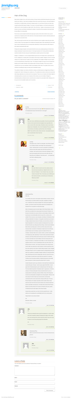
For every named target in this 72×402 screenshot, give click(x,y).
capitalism (67, 112)
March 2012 (60, 103)
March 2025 (60, 43)
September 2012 (61, 95)
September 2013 (61, 79)
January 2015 (61, 63)
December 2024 (61, 47)
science (63, 128)
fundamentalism (61, 115)
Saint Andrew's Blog (62, 139)
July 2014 (60, 66)
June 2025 (60, 39)
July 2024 (60, 54)
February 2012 (61, 104)
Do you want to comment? (21, 98)
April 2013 (60, 86)
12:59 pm (52, 182)
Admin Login (60, 145)
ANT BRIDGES (61, 30)
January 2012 (61, 106)
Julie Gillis (60, 138)
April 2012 (60, 102)
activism (63, 110)
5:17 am (52, 305)
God (63, 116)
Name (16, 377)
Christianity (64, 113)
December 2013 (61, 75)
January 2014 (61, 74)
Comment (17, 365)
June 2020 (60, 59)
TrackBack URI (52, 98)
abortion (60, 110)
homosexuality (61, 117)
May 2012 (60, 100)
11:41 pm (52, 339)
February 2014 (61, 72)
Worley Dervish (61, 142)
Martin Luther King (61, 123)
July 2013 (60, 82)
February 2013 (61, 88)
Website (16, 386)
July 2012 (60, 98)
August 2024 (60, 52)
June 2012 (60, 99)
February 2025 (61, 44)
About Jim (17, 8)
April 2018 (60, 60)
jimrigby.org (10, 5)
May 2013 (60, 84)
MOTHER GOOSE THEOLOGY (64, 23)
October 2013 (61, 78)
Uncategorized (18, 85)
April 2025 (60, 42)
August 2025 (60, 36)
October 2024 (61, 50)
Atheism (65, 111)
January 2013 (61, 90)
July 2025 (60, 38)
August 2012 (60, 96)
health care (66, 116)
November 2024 (61, 48)
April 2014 (60, 70)
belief (68, 111)
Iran (59, 118)
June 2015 (60, 62)
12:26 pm (52, 115)
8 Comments (50, 87)
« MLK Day (17, 91)
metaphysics (18, 87)
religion (22, 87)
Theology (60, 131)
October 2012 (61, 94)
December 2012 (61, 91)
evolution (63, 114)
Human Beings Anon (62, 137)
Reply (31, 113)
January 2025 (61, 46)
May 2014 (60, 68)
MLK (66, 123)
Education (60, 114)
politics (66, 124)
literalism (60, 122)
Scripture (66, 128)
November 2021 (61, 56)
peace (63, 124)
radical (67, 125)
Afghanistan (60, 111)
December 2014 (61, 64)
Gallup (66, 115)
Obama (60, 124)
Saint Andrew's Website (62, 141)
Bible (59, 112)
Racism (64, 125)
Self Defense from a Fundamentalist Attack (64, 129)
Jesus (66, 118)
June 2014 (60, 67)
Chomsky (60, 113)
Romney (64, 126)
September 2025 (61, 35)
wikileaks (65, 131)
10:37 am (52, 326)
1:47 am (52, 350)
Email (16, 381)
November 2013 (61, 76)
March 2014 (60, 71)
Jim (29, 119)
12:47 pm (52, 162)
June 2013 (60, 83)
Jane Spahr (62, 118)
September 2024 (61, 51)
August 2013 (60, 80)
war (62, 131)
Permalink (27, 113)
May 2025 (60, 40)
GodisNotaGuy (61, 135)
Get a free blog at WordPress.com (8, 397)
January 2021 (61, 58)
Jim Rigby (62, 120)
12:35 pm (52, 137)
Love (63, 122)
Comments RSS (45, 98)
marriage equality (67, 122)
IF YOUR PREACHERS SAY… (64, 29)
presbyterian (60, 125)
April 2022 (60, 55)
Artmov (69, 397)
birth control (63, 112)
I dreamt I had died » (51, 91)
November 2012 (61, 92)
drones (68, 113)
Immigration (67, 117)
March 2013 (60, 87)
